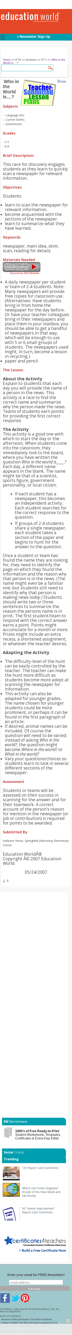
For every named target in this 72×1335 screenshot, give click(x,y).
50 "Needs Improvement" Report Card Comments (38, 1210)
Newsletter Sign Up (35, 37)
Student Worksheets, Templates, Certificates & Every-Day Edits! (38, 1134)
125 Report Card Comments (40, 1168)
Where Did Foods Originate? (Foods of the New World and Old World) (41, 1192)
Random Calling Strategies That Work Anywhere (26, 1319)
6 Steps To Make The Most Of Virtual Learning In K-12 (29, 1323)
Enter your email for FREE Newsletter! (36, 1275)
